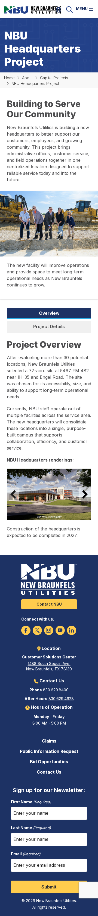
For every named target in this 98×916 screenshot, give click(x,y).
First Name (31, 801)
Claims (49, 741)
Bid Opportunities (49, 761)
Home (9, 77)
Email (26, 853)
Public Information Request (49, 751)
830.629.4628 (61, 698)
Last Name (31, 827)
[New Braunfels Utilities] (49, 579)
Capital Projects (54, 77)
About (27, 77)
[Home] (39, 9)
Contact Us (49, 772)
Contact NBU (49, 604)
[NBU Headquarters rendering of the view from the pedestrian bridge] (49, 494)
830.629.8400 (56, 690)
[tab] (49, 313)
